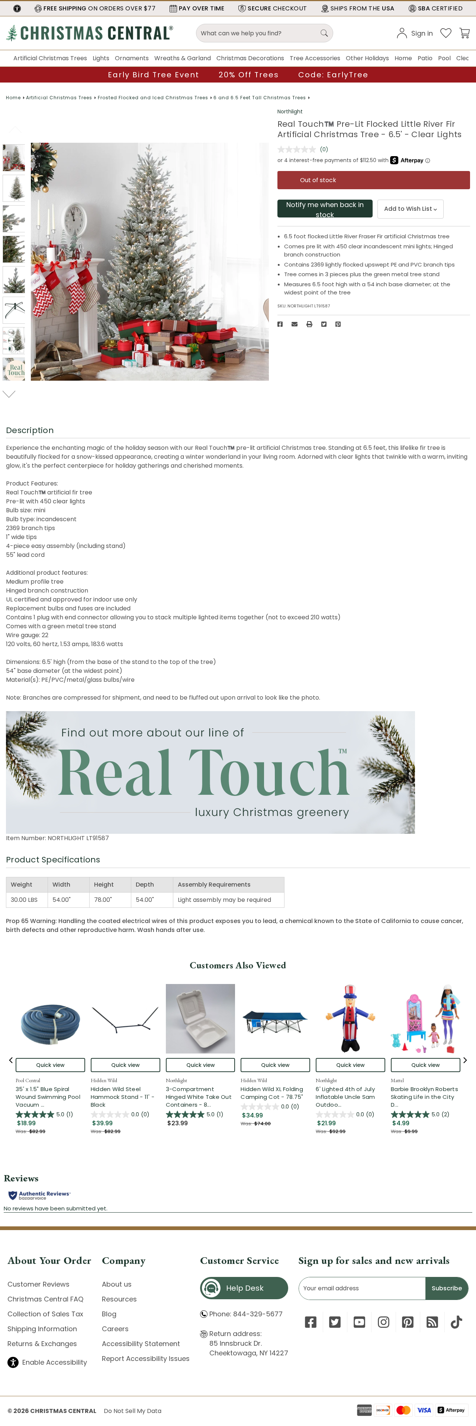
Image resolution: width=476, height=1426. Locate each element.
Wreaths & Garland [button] (182, 58)
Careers (115, 1328)
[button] (17, 8)
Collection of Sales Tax (45, 1314)
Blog (109, 1314)
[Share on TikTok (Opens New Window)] (456, 1322)
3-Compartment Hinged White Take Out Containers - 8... (200, 1097)
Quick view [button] (50, 1065)
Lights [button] (101, 58)
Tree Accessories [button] (315, 58)
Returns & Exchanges (42, 1343)
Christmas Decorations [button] (250, 58)
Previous (15, 129)
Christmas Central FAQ (45, 1299)
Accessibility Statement (141, 1343)
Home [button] (403, 58)
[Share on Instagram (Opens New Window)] (383, 1322)
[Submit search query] (324, 33)
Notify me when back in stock (325, 208)
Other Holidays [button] (367, 58)
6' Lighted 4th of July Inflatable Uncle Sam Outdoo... (350, 1097)
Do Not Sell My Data (132, 1411)
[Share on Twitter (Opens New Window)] (324, 324)
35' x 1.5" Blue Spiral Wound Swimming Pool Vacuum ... (50, 1097)
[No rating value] (298, 149)
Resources (119, 1299)
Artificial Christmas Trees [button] (50, 58)
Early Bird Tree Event (153, 75)
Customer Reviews (38, 1284)
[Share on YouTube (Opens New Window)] (359, 1322)
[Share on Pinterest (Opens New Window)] (338, 324)
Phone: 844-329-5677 (246, 1314)
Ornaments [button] (132, 58)
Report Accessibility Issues (146, 1358)
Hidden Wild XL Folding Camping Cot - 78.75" (272, 1093)
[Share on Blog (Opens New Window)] (432, 1322)
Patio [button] (425, 58)
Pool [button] (444, 58)
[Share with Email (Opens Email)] (295, 324)
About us (117, 1284)
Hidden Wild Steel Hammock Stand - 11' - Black (122, 1097)
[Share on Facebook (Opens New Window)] (280, 324)
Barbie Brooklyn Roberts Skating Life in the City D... (425, 1097)
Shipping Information (42, 1328)
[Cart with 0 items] (464, 32)
